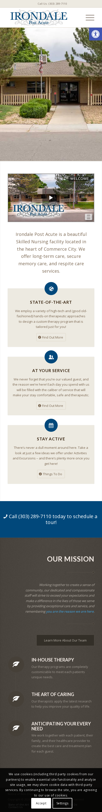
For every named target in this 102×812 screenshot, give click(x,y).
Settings (62, 803)
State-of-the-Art (51, 302)
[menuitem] (52, 3)
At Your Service (51, 370)
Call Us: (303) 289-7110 (52, 3)
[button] (95, 34)
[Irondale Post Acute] (42, 17)
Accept (41, 803)
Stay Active (51, 438)
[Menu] (87, 17)
